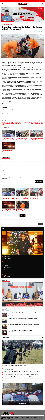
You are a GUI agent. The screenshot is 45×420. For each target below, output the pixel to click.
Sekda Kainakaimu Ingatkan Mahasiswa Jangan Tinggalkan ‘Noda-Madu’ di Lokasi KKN (22, 318)
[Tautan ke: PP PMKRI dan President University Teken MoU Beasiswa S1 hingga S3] (4, 332)
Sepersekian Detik (7, 274)
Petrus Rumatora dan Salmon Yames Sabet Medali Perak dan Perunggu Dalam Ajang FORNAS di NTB (21, 374)
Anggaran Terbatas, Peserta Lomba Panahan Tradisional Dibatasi (15, 365)
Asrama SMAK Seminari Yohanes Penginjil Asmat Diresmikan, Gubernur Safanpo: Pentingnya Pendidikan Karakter (23, 313)
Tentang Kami (22, 417)
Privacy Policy (3, 418)
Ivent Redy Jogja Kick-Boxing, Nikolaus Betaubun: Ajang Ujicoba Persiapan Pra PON (18, 376)
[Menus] (2, 3)
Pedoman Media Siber (34, 417)
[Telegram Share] (39, 31)
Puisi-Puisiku (6, 265)
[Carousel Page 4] (23, 403)
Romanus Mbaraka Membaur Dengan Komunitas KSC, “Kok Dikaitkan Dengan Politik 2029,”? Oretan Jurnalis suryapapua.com (36, 139)
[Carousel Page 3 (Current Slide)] (22, 403)
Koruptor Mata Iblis (7, 260)
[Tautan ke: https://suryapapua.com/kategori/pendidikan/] (42, 280)
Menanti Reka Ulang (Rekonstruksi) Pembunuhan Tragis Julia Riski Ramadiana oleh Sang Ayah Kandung (22, 210)
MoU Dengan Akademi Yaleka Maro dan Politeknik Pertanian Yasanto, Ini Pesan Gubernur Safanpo (21, 308)
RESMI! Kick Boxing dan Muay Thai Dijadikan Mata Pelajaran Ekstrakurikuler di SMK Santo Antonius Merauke (22, 371)
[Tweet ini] (37, 31)
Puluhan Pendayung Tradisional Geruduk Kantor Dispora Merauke (33, 122)
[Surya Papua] (23, 3)
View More (22, 215)
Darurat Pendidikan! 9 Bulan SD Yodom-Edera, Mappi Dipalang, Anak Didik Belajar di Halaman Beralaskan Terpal (8, 139)
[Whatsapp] (41, 31)
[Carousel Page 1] (19, 403)
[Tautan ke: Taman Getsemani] (22, 243)
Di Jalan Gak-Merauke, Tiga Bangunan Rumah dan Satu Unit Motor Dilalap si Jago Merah (7, 151)
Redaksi (27, 417)
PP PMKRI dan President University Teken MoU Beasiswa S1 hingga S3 (20, 330)
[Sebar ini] (35, 31)
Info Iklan (40, 417)
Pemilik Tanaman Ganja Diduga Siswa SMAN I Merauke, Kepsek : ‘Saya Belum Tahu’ (11, 122)
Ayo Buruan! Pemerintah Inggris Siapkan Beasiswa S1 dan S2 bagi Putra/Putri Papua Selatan (23, 324)
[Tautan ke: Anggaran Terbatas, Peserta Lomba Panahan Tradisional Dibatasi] (22, 352)
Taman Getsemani (7, 256)
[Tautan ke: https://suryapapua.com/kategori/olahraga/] (42, 338)
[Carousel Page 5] (25, 403)
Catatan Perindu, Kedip (8, 269)
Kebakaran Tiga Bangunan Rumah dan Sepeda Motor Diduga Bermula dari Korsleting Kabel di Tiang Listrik (22, 139)
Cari (3, 222)
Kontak (9, 418)
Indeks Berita (16, 417)
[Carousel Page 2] (21, 403)
